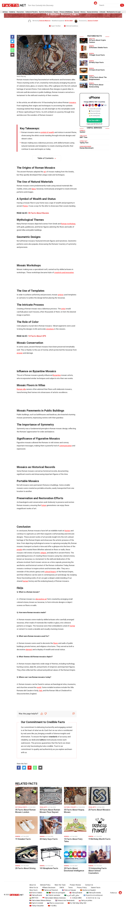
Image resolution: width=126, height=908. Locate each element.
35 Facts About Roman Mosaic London (25, 811)
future (43, 505)
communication (65, 446)
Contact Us (89, 885)
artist (63, 309)
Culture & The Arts (31, 12)
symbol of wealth (47, 132)
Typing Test (84, 143)
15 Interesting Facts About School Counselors (97, 870)
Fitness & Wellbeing (66, 12)
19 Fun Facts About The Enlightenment (98, 78)
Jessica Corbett (92, 20)
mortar (72, 626)
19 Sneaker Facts (23, 839)
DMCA (62, 887)
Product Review (75, 885)
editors (43, 740)
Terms (70, 887)
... (122, 12)
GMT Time (83, 137)
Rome (25, 206)
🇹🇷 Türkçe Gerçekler (36, 906)
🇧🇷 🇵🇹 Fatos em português (55, 893)
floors (55, 643)
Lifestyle (102, 12)
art (45, 172)
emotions (50, 329)
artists (60, 295)
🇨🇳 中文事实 (52, 906)
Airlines (5, 12)
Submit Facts (95, 887)
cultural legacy (50, 572)
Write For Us (33, 887)
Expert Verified (55, 26)
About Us (32, 885)
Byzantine (57, 375)
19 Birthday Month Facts (99, 839)
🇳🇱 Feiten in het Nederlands (65, 900)
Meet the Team (60, 885)
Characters (20, 12)
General (76, 12)
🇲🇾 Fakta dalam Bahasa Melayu (40, 900)
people (19, 550)
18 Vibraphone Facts (49, 868)
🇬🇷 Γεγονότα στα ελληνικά (92, 895)
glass (34, 189)
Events (56, 12)
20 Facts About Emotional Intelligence (74, 869)
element (29, 649)
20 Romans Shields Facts (98, 47)
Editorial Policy (45, 885)
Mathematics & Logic (114, 12)
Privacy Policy (82, 887)
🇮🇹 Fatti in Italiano (35, 893)
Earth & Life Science (45, 12)
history (67, 531)
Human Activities (92, 12)
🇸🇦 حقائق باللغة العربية (71, 895)
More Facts (33, 890)
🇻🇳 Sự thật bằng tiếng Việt (77, 903)
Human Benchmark (87, 148)
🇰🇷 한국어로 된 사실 (93, 898)
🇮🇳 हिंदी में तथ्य (33, 898)
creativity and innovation (64, 272)
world (39, 687)
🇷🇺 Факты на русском (55, 903)
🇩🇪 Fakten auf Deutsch (50, 890)
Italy (40, 690)
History (83, 12)
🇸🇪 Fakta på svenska (93, 893)
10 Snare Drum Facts (97, 70)
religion (43, 553)
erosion (20, 353)
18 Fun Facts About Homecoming (96, 86)
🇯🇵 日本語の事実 (76, 898)
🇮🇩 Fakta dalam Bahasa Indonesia (54, 898)
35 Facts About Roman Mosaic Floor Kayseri (50, 811)
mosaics (72, 102)
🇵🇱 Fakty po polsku (85, 900)
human (25, 581)
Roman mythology (68, 224)
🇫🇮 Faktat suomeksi (53, 895)
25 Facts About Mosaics (99, 810)
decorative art (41, 599)
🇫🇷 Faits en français (69, 890)
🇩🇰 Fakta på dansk (75, 893)
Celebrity (12, 12)
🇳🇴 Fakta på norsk (35, 895)
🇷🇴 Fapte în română (36, 903)
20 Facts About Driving (25, 868)
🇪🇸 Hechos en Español (88, 890)
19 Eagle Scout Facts (97, 55)
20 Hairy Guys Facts (96, 62)
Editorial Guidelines (72, 26)
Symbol (82, 132)
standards (53, 737)
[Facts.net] (14, 5)
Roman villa (21, 389)
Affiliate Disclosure (48, 887)
